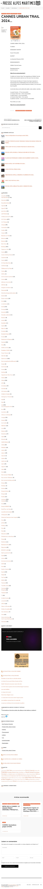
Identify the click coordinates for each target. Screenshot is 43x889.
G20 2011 (3, 355)
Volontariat (3, 621)
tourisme (33, 781)
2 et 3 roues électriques (6, 619)
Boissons (3, 241)
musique (3, 501)
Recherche (3, 542)
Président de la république (7, 536)
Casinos (3, 260)
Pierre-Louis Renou (36, 779)
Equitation (3, 323)
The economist (5, 732)
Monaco (3, 483)
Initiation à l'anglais (5, 394)
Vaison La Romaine (5, 606)
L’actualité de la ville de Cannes (11, 671)
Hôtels (2, 380)
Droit (2, 301)
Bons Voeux (4, 244)
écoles (2, 306)
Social (2, 566)
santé (28, 781)
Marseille (3, 439)
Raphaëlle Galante (4, 781)
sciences (3, 558)
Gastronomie (4, 358)
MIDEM (12, 777)
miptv (2, 469)
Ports (2, 528)
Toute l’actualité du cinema (10, 754)
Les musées (4, 423)
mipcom (3, 453)
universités (3, 601)
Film (2, 345)
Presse (2, 539)
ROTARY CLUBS (5, 550)
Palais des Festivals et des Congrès (9, 517)
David (24, 772)
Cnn (3, 737)
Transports (3, 592)
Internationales (14, 13)
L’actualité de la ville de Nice (10, 675)
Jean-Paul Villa (19, 775)
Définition (3, 285)
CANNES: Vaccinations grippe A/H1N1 (9, 826)
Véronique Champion (38, 781)
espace (2, 325)
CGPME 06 (3, 265)
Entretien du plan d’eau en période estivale (11, 678)
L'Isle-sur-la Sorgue (6, 414)
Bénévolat (3, 238)
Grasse (2, 369)
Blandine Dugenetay (30, 770)
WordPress (11, 886)
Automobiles (4, 227)
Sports (19, 13)
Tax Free (3, 577)
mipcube (3, 455)
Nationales (3, 200)
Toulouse (3, 583)
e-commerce (4, 304)
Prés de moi (4, 533)
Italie (2, 402)
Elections (3, 317)
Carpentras (3, 257)
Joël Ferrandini (26, 775)
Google (3, 364)
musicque (3, 499)
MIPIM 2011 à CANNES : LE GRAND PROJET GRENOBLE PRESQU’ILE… (11, 808)
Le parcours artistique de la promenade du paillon (13, 703)
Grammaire (3, 366)
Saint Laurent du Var (6, 553)
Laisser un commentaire (5, 31)
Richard (14, 781)
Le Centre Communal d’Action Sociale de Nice (11, 681)
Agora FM (3, 208)
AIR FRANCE (4, 214)
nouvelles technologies (6, 512)
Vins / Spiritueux (5, 611)
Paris (2, 520)
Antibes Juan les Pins (6, 216)
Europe (3, 336)
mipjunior (3, 466)
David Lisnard (28, 110)
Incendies (3, 388)
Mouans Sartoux (5, 491)
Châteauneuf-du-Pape (6, 268)
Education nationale (5, 315)
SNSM (2, 563)
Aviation (3, 230)
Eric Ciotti (16, 774)
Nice (2, 503)
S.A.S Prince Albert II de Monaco (22, 781)
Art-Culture (4, 219)
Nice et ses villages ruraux (7, 695)
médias (3, 444)
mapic (2, 436)
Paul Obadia (30, 779)
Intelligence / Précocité (6, 396)
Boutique (3, 246)
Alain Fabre (9, 770)
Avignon (3, 233)
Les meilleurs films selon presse (11, 763)
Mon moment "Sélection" (7, 477)
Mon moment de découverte (7, 480)
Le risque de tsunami (6, 692)
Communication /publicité (7, 276)
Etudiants (3, 331)
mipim (2, 464)
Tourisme (3, 588)
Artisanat (3, 224)
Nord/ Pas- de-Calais (6, 509)
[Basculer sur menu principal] (1, 3)
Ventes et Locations (5, 609)
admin (2, 27)
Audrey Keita (17, 770)
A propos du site (35, 884)
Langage (3, 417)
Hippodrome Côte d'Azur (7, 375)
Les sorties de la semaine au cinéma (12, 759)
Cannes (8, 13)
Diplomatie (3, 290)
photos (2, 522)
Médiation (3, 447)
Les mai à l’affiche (5, 689)
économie (3, 312)
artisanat (13, 770)
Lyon (2, 428)
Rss (41, 884)
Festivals (3, 342)
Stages (2, 574)
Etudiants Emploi (5, 334)
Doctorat (3, 295)
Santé (2, 555)
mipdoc (3, 458)
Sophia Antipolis (5, 569)
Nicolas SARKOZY (5, 506)
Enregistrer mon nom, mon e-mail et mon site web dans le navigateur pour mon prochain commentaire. (21, 862)
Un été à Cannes (5, 598)
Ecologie (3, 309)
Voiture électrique (5, 617)
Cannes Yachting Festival (6, 254)
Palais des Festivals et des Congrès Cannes (18, 779)
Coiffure (3, 274)
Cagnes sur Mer (5, 249)
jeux (2, 409)
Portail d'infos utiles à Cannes (9, 727)
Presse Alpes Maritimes (12, 884)
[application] (21, 639)
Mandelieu (3, 434)
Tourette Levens (5, 585)
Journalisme (4, 412)
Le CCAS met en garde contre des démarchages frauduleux (15, 686)
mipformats (4, 461)
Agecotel (3, 205)
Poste (2, 531)
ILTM (2, 383)
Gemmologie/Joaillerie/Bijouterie (8, 361)
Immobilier (3, 386)
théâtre (3, 580)
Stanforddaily (5, 743)
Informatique (4, 391)
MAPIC (10, 777)
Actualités (4, 13)
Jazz (2, 405)
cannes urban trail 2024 (20, 110)
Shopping (3, 590)
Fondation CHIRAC (5, 350)
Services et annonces (6, 561)
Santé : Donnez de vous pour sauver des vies (11, 684)
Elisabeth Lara (11, 774)
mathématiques (4, 442)
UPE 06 (3, 603)
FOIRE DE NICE (4, 347)
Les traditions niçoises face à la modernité (10, 700)
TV (2, 595)
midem (3, 450)
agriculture (3, 211)
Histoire (3, 377)
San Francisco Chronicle (7, 724)
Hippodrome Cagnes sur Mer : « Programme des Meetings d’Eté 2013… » (31, 809)
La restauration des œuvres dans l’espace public (12, 697)
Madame (3, 431)
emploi (3, 320)
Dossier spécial (4, 298)
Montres (3, 488)
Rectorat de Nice (5, 544)
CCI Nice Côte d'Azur (6, 263)
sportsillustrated (6, 740)
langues (3, 420)
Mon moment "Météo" (6, 474)
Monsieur (3, 485)
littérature (3, 425)
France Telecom (5, 353)
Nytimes (4, 729)
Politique (3, 525)
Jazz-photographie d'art (6, 406)
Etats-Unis (3, 328)
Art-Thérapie (4, 222)
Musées (3, 496)
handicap (3, 372)
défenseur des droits (6, 282)
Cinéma (3, 271)
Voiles (2, 614)
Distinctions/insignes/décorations (8, 293)
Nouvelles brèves (5, 203)
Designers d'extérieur (6, 287)
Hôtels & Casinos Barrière (31, 774)
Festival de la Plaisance (6, 339)
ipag (2, 399)
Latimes (4, 735)
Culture (3, 279)
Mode (2, 472)
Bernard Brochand (22, 770)
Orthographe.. (4, 514)
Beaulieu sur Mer (5, 235)
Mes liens (29, 884)
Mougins (3, 494)
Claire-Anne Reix (19, 772)
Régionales (3, 547)
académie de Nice (3, 770)
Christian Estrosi (11, 772)
